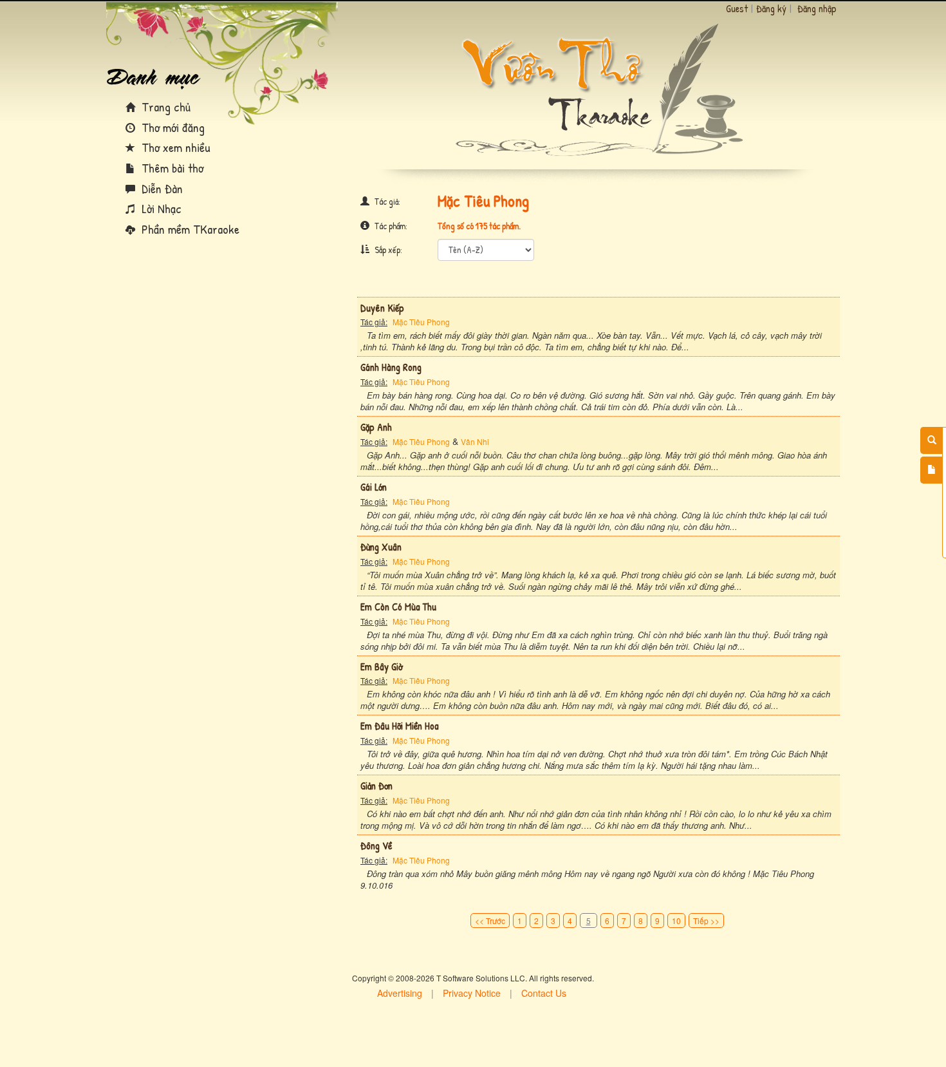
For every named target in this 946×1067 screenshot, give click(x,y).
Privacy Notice (472, 993)
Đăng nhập (817, 8)
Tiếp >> (706, 920)
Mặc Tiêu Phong (421, 321)
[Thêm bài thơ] (931, 470)
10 (676, 920)
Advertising (399, 993)
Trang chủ (164, 106)
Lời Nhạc (159, 208)
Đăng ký (771, 8)
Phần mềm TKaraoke (188, 229)
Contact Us (543, 993)
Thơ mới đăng (171, 127)
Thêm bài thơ (170, 167)
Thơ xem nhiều (174, 147)
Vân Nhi (475, 441)
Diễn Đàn (160, 188)
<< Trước (490, 920)
